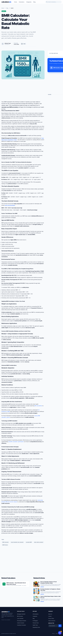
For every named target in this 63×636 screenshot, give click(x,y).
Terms (57, 633)
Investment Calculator (21, 625)
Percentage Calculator (21, 620)
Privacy (53, 633)
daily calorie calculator (38, 542)
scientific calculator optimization (16, 441)
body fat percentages (10, 205)
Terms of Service (51, 620)
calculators (5, 611)
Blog (34, 2)
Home (15, 2)
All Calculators (35, 614)
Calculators (21, 2)
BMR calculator (5, 542)
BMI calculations (38, 405)
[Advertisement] (50, 19)
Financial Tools (36, 622)
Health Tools (35, 625)
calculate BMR (29, 542)
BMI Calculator (20, 616)
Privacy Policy (51, 618)
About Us (50, 614)
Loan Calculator (20, 618)
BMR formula (5, 544)
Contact (50, 616)
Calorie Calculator (20, 622)
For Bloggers (35, 620)
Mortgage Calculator (21, 614)
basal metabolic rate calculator (17, 542)
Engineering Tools (36, 627)
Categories (28, 2)
